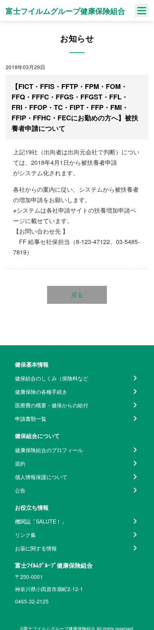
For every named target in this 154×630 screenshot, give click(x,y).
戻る (77, 294)
